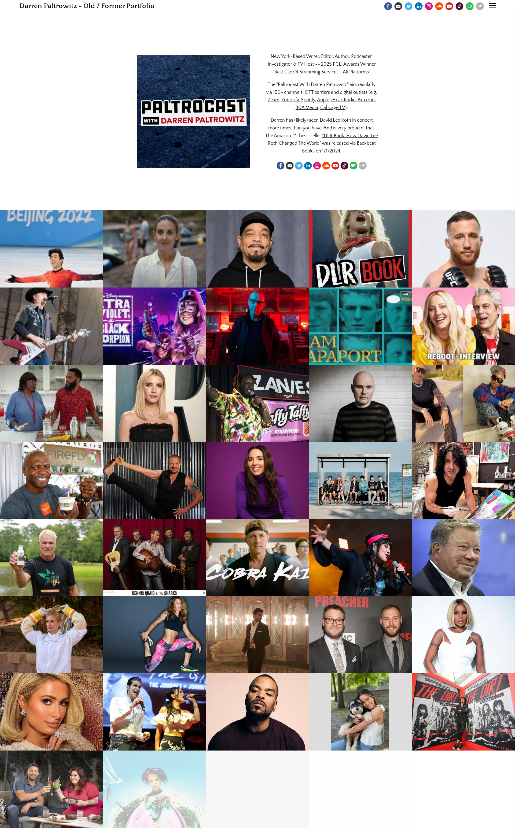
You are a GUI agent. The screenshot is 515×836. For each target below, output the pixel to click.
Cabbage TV (332, 107)
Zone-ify (290, 100)
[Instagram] (429, 6)
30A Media (307, 107)
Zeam (273, 100)
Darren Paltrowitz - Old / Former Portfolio (86, 6)
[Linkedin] (419, 6)
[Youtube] (449, 6)
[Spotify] (470, 6)
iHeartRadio (343, 100)
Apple (323, 100)
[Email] (398, 6)
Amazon (366, 100)
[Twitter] (408, 6)
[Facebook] (388, 6)
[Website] (480, 6)
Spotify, (308, 100)
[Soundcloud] (439, 6)
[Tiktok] (459, 6)
